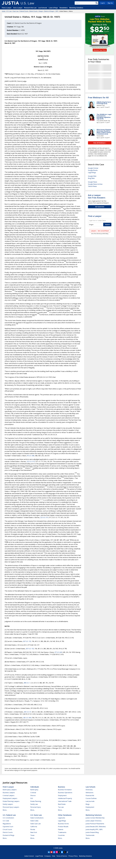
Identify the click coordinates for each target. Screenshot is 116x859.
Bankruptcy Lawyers (10, 790)
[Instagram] (57, 852)
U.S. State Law (36, 815)
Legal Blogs (92, 172)
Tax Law (61, 807)
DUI (31, 798)
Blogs (88, 804)
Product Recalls (63, 827)
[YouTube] (51, 852)
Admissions (89, 793)
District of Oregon (49, 11)
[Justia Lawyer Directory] (67, 852)
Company (47, 856)
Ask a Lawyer (18, 8)
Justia (3, 11)
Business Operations (65, 793)
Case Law (15, 11)
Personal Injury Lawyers (11, 807)
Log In (103, 3)
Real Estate (62, 804)
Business (61, 787)
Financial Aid (90, 795)
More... (5, 810)
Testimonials (90, 835)
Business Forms (63, 824)
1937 (56, 11)
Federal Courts (24, 11)
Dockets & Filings (8, 835)
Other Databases (65, 815)
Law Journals (90, 801)
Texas (32, 835)
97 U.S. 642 (58, 652)
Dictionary (89, 790)
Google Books (93, 170)
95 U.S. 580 (30, 456)
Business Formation (65, 790)
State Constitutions (37, 818)
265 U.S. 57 (27, 712)
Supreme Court (8, 827)
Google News (92, 182)
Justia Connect (29, 856)
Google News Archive (95, 184)
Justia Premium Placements (95, 824)
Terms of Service (61, 856)
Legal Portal (39, 856)
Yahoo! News (92, 186)
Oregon (41, 11)
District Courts (33, 11)
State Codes (34, 821)
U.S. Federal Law (9, 815)
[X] (65, 852)
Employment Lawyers (10, 798)
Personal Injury (35, 807)
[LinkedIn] (49, 852)
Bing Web (91, 178)
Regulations (7, 824)
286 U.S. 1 (27, 683)
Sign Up (110, 3)
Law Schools (42, 8)
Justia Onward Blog (92, 832)
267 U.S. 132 (27, 641)
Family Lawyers (8, 804)
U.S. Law (9, 11)
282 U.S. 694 (27, 718)
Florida (32, 829)
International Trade (64, 801)
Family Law (34, 804)
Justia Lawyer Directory (93, 821)
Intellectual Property (65, 798)
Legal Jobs (61, 818)
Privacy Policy (73, 856)
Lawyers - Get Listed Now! (100, 231)
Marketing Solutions (76, 8)
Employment (62, 795)
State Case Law (35, 824)
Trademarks (62, 832)
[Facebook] (54, 852)
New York (33, 832)
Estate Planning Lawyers (11, 801)
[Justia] (10, 3)
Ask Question (99, 207)
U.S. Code (6, 821)
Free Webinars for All (98, 97)
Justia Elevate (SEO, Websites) (96, 827)
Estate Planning (35, 801)
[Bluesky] (62, 852)
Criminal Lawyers (8, 795)
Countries (61, 835)
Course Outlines (91, 798)
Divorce (33, 795)
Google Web (92, 176)
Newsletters (64, 8)
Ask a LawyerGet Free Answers (96, 196)
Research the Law (30, 8)
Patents (60, 829)
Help (53, 856)
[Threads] (59, 852)
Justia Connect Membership (95, 818)
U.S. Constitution (8, 818)
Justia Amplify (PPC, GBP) (94, 829)
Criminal (33, 793)
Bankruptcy (34, 790)
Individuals (34, 787)
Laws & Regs (53, 8)
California (33, 827)
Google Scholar (93, 168)
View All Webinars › (99, 143)
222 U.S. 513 (31, 461)
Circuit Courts (7, 829)
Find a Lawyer (6, 8)
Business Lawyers (9, 793)
